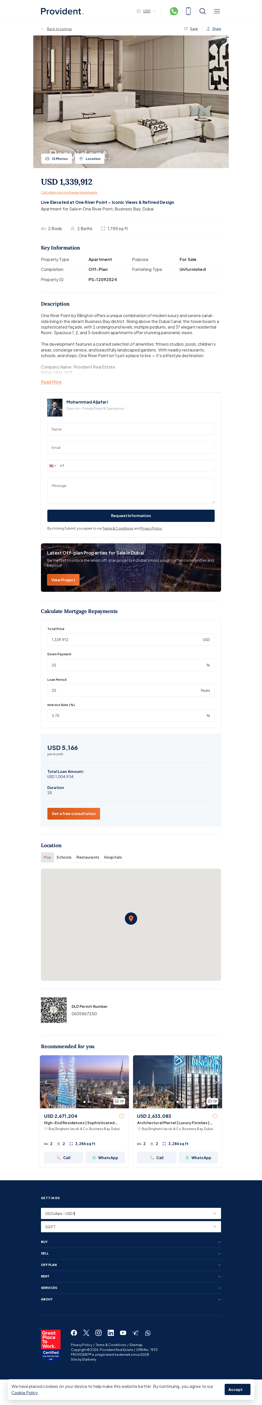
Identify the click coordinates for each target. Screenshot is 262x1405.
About (47, 1299)
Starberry (89, 1359)
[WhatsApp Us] (174, 11)
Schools (64, 857)
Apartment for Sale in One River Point (77, 208)
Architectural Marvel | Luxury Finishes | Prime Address (173, 1122)
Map (47, 857)
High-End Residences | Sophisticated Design (79, 1122)
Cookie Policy (25, 1392)
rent (45, 1276)
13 (60, 159)
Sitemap (136, 1345)
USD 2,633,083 (154, 1116)
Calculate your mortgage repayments (69, 192)
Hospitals (113, 857)
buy (44, 1242)
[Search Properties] (203, 11)
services (49, 1287)
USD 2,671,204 (61, 1116)
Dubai (148, 208)
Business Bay (127, 208)
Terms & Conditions (118, 528)
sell (45, 1253)
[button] (52, 466)
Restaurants (88, 857)
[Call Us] (188, 11)
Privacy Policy (151, 528)
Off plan (49, 1264)
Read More (51, 382)
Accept (235, 1389)
